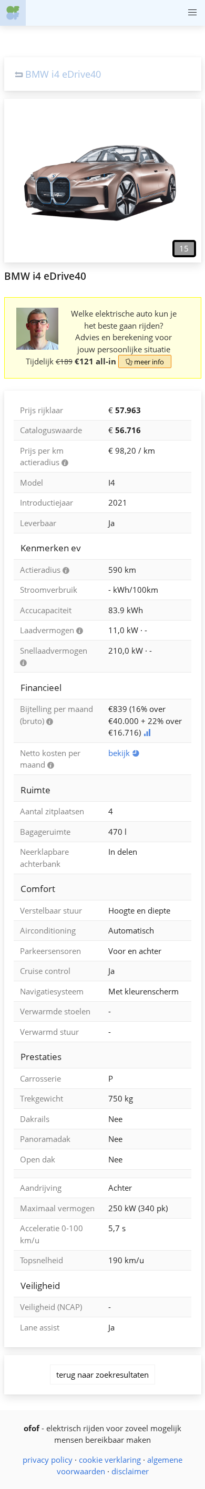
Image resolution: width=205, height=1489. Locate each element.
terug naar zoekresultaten (102, 1374)
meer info (145, 361)
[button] (192, 13)
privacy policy (48, 1459)
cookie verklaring (110, 1459)
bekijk (123, 753)
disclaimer (130, 1471)
